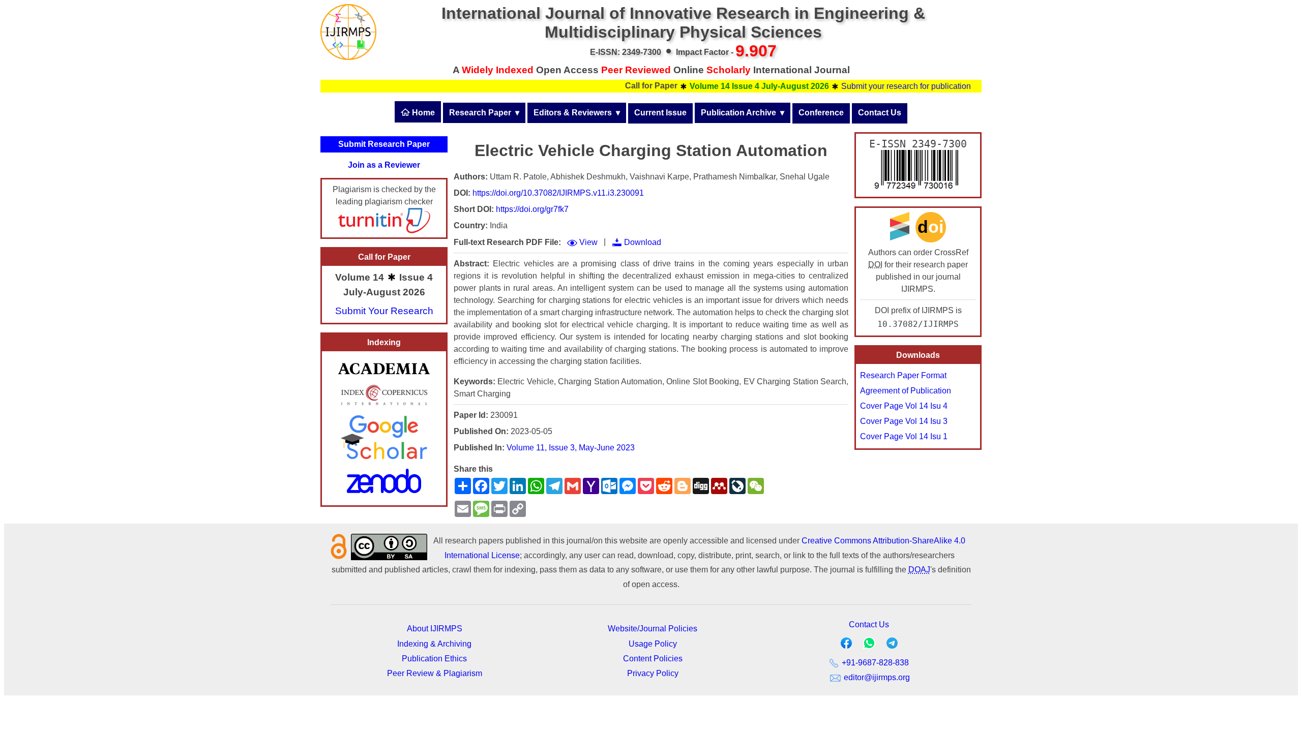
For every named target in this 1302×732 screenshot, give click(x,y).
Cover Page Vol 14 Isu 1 (904, 436)
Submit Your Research (384, 311)
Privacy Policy (652, 673)
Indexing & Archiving (434, 643)
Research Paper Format (903, 375)
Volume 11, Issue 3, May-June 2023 (571, 447)
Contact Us (879, 112)
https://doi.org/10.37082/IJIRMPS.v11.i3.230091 (558, 193)
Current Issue (660, 112)
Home (422, 112)
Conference (821, 112)
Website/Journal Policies (652, 628)
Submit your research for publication (889, 86)
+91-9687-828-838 (874, 662)
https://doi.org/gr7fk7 (532, 209)
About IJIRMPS (434, 628)
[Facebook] (846, 645)
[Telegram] (892, 645)
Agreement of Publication (905, 390)
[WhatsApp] (869, 646)
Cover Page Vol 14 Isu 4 (904, 406)
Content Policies (653, 658)
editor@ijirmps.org (876, 677)
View (588, 242)
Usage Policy (653, 643)
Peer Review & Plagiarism (434, 673)
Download (642, 242)
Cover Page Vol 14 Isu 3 (904, 421)
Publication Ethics (434, 658)
